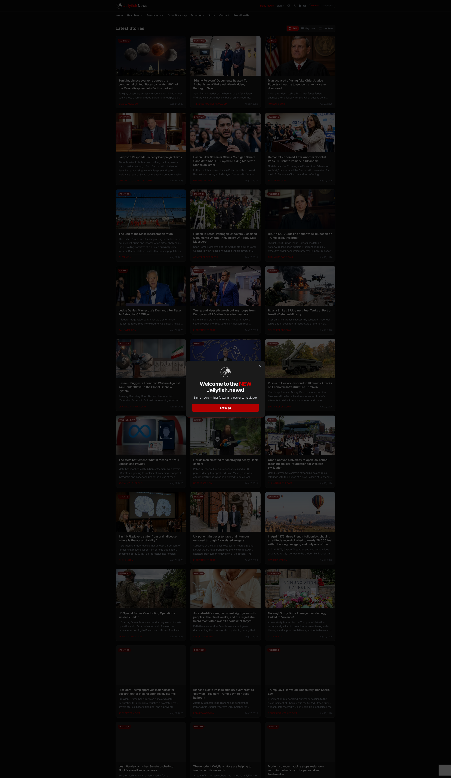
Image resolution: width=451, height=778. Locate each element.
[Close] (260, 366)
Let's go (225, 408)
